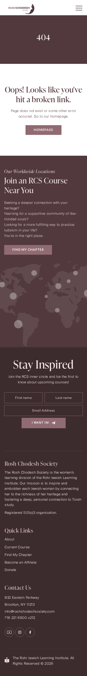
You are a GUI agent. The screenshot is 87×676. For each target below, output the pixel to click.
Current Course (17, 547)
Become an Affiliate (20, 562)
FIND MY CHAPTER (28, 249)
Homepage (43, 130)
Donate (10, 570)
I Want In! (40, 423)
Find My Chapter (18, 555)
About (9, 539)
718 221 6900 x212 (20, 618)
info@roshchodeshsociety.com (30, 612)
